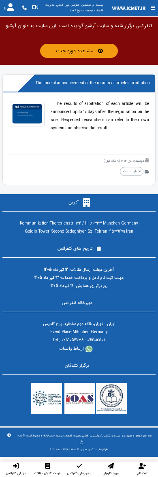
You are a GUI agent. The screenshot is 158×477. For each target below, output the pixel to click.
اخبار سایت (132, 171)
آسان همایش (86, 449)
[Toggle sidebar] (153, 8)
